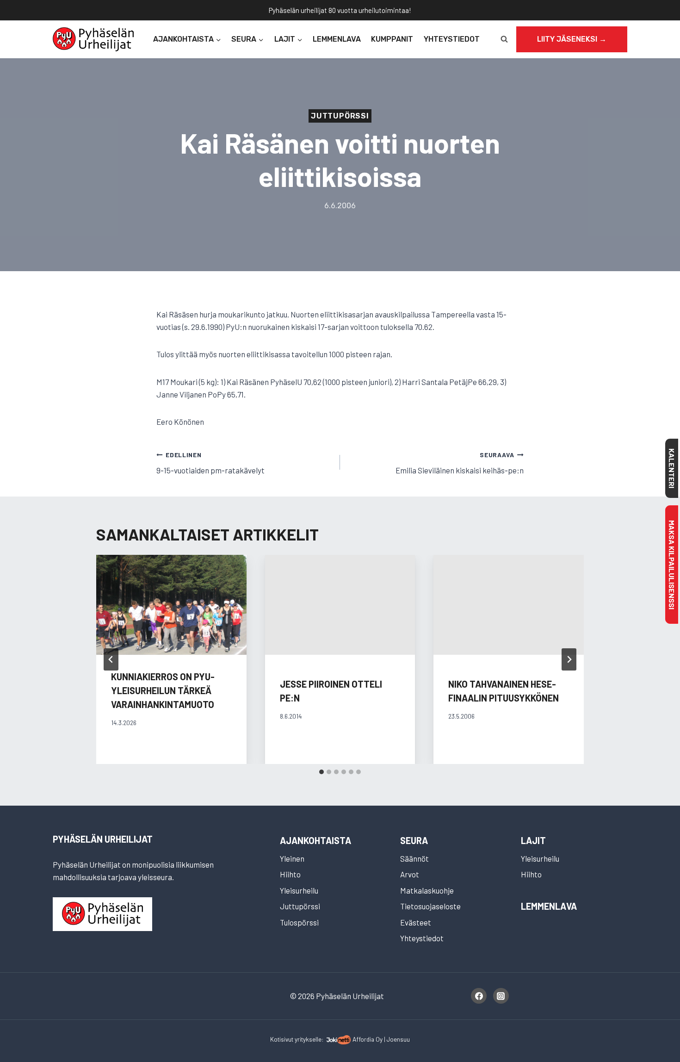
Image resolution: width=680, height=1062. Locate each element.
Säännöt (414, 858)
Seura (414, 840)
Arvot (409, 874)
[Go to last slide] (111, 659)
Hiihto (290, 874)
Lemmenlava (337, 39)
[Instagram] (501, 996)
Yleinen (292, 858)
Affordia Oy (367, 1039)
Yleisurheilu (299, 890)
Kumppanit (392, 39)
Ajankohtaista (315, 840)
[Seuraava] (569, 659)
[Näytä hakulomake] (504, 39)
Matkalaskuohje (427, 890)
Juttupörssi (340, 116)
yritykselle (308, 1039)
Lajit (533, 840)
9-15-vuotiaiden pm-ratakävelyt (210, 463)
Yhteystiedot (452, 39)
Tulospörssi (299, 922)
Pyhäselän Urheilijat (103, 839)
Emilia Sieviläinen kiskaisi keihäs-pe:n (460, 463)
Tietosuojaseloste (430, 906)
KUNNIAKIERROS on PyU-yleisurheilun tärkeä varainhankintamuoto (163, 690)
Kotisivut (281, 1039)
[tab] (321, 772)
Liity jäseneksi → (571, 39)
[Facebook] (479, 996)
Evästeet (415, 922)
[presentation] (171, 605)
